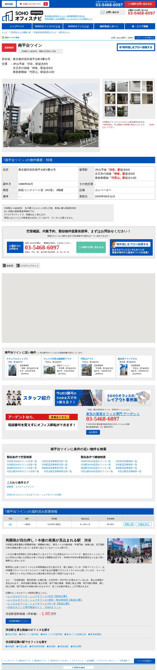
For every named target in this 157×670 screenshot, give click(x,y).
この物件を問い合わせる (140, 3)
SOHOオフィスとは (78, 26)
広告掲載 (123, 661)
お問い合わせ (112, 12)
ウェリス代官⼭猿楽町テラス (57, 358)
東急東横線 (95, 634)
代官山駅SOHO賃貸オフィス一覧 (97, 471)
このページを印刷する (145, 38)
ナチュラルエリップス (17, 358)
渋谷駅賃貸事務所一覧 (126, 464)
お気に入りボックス (34, 4)
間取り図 (129, 524)
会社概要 (90, 661)
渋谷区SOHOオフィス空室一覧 (22, 461)
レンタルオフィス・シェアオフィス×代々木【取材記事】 (39, 603)
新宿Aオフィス (40, 661)
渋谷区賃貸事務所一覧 (126, 461)
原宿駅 (52, 646)
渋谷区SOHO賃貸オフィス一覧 (96, 461)
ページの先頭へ (144, 661)
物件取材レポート (109, 26)
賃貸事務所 (9, 47)
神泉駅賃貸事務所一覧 (126, 468)
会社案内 (93, 432)
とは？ (59, 661)
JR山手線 (12, 634)
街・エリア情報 (140, 26)
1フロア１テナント (25, 486)
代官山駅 (23, 646)
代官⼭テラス (87, 358)
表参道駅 (64, 646)
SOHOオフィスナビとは (47, 26)
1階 (10, 524)
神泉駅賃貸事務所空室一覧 (54, 468)
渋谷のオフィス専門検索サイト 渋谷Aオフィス (34, 607)
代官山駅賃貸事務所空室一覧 (58, 471)
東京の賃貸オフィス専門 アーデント (113, 414)
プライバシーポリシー (107, 661)
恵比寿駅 (77, 646)
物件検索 (9, 4)
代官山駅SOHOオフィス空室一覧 (23, 471)
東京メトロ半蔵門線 (52, 634)
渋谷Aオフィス (24, 661)
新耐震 (10, 486)
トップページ (17, 26)
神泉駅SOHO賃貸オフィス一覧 (96, 468)
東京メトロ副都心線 (76, 634)
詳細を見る (143, 524)
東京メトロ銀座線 (29, 634)
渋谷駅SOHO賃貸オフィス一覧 (96, 464)
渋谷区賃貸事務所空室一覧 (54, 461)
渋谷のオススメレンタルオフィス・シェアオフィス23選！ (35, 494)
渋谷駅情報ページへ (18, 621)
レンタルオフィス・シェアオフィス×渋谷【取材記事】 (38, 596)
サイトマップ (77, 661)
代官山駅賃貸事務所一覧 (129, 471)
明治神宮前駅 (38, 646)
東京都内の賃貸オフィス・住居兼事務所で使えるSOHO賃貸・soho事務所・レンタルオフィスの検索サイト (68, 17)
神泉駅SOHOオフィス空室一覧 (22, 468)
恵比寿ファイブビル (127, 358)
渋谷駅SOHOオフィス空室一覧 (22, 464)
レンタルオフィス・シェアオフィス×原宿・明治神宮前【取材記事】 (45, 600)
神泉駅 (11, 646)
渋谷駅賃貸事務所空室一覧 (54, 464)
